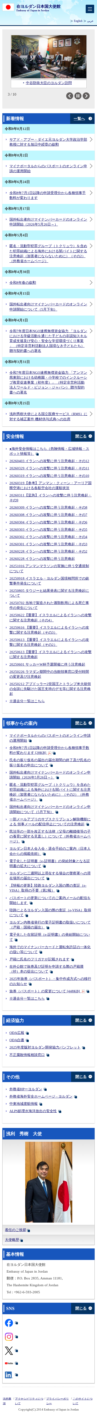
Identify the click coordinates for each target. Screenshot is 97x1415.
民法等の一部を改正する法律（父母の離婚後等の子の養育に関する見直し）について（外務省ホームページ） (50, 836)
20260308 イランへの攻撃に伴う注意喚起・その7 (48, 515)
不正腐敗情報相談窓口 (27, 1055)
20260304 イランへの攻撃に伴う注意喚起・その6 (48, 522)
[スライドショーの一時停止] (77, 95)
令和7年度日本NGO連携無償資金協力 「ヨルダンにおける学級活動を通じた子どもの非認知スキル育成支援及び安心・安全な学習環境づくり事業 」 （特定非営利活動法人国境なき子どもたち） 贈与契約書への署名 (48, 341)
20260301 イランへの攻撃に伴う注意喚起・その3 (48, 544)
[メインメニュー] (90, 9)
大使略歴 (12, 1240)
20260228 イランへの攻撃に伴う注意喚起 (42, 559)
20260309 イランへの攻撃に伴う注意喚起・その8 (48, 507)
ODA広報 (16, 1033)
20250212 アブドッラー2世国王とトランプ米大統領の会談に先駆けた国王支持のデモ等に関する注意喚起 (50, 689)
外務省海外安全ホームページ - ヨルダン (41, 1096)
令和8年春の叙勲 (22, 283)
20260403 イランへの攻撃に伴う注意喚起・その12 (49, 461)
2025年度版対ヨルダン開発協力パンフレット (45, 1047)
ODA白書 (16, 1040)
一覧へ (79, 119)
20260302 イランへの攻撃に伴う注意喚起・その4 (48, 537)
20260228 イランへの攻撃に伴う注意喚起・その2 (48, 551)
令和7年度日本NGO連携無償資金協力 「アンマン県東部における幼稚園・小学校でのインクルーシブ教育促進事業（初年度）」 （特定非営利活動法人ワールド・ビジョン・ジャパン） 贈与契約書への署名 (48, 382)
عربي (90, 21)
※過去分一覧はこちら (27, 701)
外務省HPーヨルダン (25, 1089)
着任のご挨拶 (15, 1230)
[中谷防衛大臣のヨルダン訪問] (48, 57)
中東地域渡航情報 (23, 1104)
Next (89, 96)
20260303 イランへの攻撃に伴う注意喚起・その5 (48, 529)
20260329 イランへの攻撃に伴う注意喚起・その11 (49, 468)
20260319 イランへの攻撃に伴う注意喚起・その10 (49, 476)
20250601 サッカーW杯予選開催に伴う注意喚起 (47, 664)
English (78, 21)
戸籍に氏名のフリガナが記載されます (39, 959)
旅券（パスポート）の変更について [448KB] (45, 991)
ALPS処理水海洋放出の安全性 (33, 1111)
